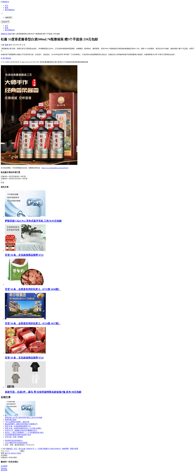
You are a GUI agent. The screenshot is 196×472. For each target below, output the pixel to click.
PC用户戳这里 (6, 58)
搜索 (22, 451)
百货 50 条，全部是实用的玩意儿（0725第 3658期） (33, 289)
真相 (12, 453)
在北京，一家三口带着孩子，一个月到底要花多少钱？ (24, 432)
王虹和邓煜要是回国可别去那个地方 (18, 435)
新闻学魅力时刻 (10, 420)
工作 (9, 453)
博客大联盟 (74, 448)
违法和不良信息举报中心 (14, 440)
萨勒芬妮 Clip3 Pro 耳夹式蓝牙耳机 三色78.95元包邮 (33, 220)
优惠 (9, 34)
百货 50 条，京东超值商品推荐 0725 (24, 255)
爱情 (6, 453)
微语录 (19, 453)
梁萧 (7, 45)
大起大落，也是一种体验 (14, 437)
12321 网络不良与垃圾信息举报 (16, 443)
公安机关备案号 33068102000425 (49, 448)
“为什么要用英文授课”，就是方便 (17, 422)
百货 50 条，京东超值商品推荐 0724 (24, 357)
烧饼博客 (65, 448)
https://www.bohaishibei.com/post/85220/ (55, 168)
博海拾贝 (4, 34)
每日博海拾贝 (10, 10)
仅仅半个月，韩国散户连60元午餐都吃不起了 (21, 430)
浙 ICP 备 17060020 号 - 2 (27, 448)
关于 (6, 5)
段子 (15, 453)
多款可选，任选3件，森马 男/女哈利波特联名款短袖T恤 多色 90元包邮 (43, 392)
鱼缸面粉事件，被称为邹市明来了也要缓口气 (21, 424)
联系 (6, 8)
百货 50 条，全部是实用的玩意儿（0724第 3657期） (33, 323)
